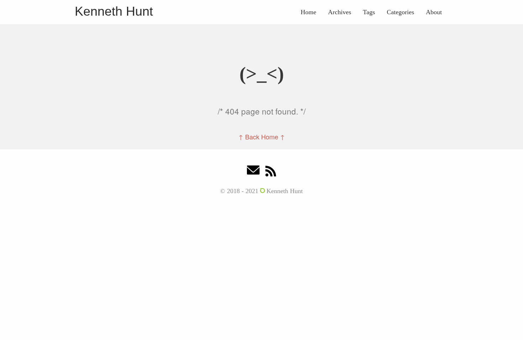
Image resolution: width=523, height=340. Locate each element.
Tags (369, 12)
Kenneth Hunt (114, 11)
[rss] (270, 172)
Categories (400, 12)
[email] (253, 172)
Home (308, 12)
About (434, 12)
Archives (339, 12)
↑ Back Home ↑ (261, 136)
